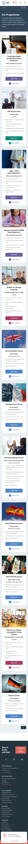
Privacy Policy (5, 826)
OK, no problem (14, 841)
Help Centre (5, 824)
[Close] (25, 833)
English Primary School (8, 794)
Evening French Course (14, 404)
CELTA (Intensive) (14, 112)
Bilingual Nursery (6, 792)
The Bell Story (6, 812)
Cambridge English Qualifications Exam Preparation (14, 59)
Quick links (5, 820)
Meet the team (6, 808)
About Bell (5, 806)
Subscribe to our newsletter (21, 750)
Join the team (5, 816)
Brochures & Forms (7, 814)
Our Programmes (6, 790)
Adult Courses (6, 798)
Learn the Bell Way (7, 810)
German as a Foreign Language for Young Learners (14, 632)
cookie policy (17, 836)
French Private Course (14, 577)
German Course (14, 696)
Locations (4, 822)
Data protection (6, 828)
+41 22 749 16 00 (6, 772)
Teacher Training (6, 800)
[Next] (23, 727)
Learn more (14, 78)
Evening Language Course (14, 458)
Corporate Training (7, 802)
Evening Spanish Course (14, 523)
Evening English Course (14, 351)
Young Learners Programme (9, 796)
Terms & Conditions (7, 830)
